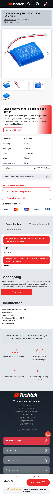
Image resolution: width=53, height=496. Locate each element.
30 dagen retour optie (15, 185)
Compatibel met (14, 224)
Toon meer (16, 292)
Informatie (25, 424)
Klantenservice (25, 430)
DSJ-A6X (7, 252)
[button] (26, 441)
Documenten (14, 229)
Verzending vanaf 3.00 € (16, 198)
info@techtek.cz (26, 421)
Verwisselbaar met (39, 224)
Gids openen (15, 130)
